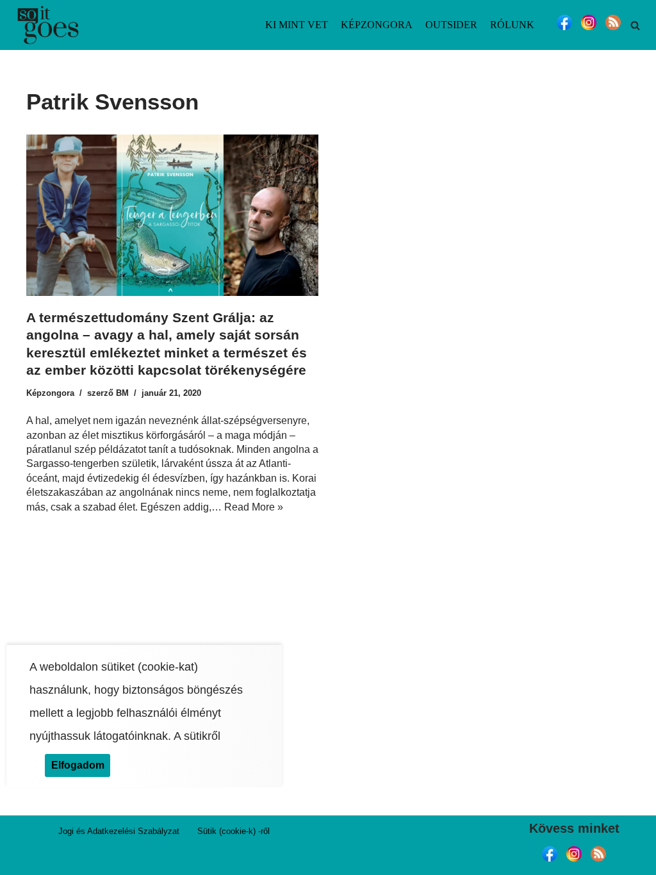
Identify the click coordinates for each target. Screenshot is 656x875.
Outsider (451, 24)
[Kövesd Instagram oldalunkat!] (589, 29)
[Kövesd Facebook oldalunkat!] (564, 29)
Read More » (253, 507)
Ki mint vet (296, 24)
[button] (635, 25)
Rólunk (512, 24)
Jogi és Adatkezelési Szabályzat (118, 831)
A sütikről (197, 736)
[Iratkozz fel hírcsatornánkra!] (613, 29)
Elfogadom (77, 765)
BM (122, 393)
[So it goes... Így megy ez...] (48, 25)
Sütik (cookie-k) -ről (233, 831)
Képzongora (377, 24)
